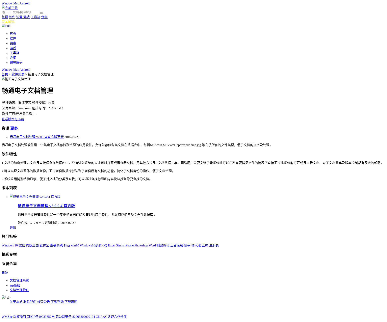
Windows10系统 (91, 245)
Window (7, 3)
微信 (22, 245)
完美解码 (8, 22)
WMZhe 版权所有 (14, 316)
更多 (14, 128)
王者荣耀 (177, 245)
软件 (12, 17)
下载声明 (70, 301)
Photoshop (141, 245)
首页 (5, 17)
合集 (44, 17)
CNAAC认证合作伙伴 (111, 316)
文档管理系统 (19, 280)
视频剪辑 (163, 245)
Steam (120, 245)
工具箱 (35, 17)
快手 (187, 245)
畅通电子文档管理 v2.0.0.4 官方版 (46, 206)
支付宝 (45, 245)
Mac (16, 3)
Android (25, 3)
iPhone (129, 245)
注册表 (214, 245)
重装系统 (57, 245)
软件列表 (17, 74)
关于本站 (16, 301)
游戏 (26, 17)
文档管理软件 (19, 290)
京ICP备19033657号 (41, 316)
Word (153, 245)
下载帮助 (57, 301)
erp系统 (15, 285)
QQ (105, 245)
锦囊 (19, 17)
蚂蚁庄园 (33, 245)
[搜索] (41, 13)
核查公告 (43, 301)
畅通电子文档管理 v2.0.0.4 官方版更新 (37, 137)
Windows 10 (10, 245)
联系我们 (29, 301)
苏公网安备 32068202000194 (75, 316)
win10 (75, 245)
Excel (112, 245)
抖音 (67, 245)
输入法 (196, 245)
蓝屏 (205, 245)
